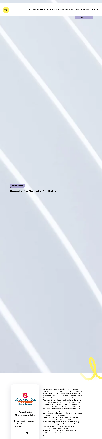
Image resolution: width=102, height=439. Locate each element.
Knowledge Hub (80, 9)
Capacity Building (70, 9)
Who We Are (35, 9)
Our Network (51, 9)
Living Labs (43, 9)
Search (81, 17)
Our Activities (60, 9)
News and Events (91, 9)
